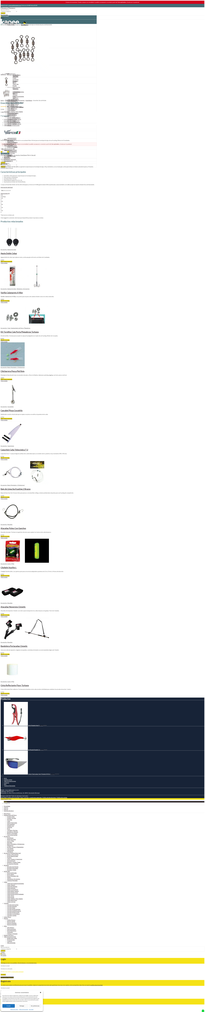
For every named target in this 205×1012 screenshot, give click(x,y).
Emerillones (29, 100)
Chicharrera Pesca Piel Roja (12, 371)
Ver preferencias (35, 1006)
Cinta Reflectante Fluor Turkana (15, 685)
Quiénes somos (8, 779)
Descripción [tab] (7, 158)
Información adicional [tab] (10, 159)
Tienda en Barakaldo (9, 786)
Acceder (3, 974)
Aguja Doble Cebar (9, 253)
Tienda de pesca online (11, 100)
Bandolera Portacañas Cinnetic (14, 646)
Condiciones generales (35, 797)
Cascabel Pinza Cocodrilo (12, 410)
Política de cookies (14, 1009)
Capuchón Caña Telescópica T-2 (14, 450)
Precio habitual (8, 120)
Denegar (22, 1006)
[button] (40, 992)
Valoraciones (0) (5, 193)
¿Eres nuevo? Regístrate (7, 977)
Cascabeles (10, 406)
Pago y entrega (24, 797)
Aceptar (9, 1006)
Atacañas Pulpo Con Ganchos (13, 528)
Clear (5, 150)
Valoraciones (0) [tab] (8, 161)
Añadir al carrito (5, 153)
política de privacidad (96, 985)
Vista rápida (4, 263)
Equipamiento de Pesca (17, 328)
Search (3, 13)
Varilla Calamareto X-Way (12, 292)
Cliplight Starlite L (8, 567)
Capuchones (10, 446)
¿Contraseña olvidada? (17, 971)
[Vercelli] (13, 137)
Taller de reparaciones (10, 781)
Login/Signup (4, 799)
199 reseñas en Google (16, 106)
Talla (2, 149)
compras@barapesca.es (14, 5)
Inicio (2, 100)
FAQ (5, 784)
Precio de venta (8, 122)
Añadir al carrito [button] (5, 301)
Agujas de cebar (11, 249)
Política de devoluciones (49, 797)
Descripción (4, 164)
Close (9, 799)
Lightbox (3, 74)
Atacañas (9, 524)
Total (5, 124)
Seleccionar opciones (6, 261)
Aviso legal (31, 1009)
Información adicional (7, 187)
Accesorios (21, 100)
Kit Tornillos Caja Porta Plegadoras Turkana (20, 332)
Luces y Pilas (10, 563)
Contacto (6, 782)
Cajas (8, 328)
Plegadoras (27, 328)
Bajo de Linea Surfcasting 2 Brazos (16, 489)
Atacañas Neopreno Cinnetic (13, 607)
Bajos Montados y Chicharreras (16, 367)
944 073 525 (4, 5)
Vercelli (33, 155)
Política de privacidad (23, 1009)
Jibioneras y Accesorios (22, 289)
